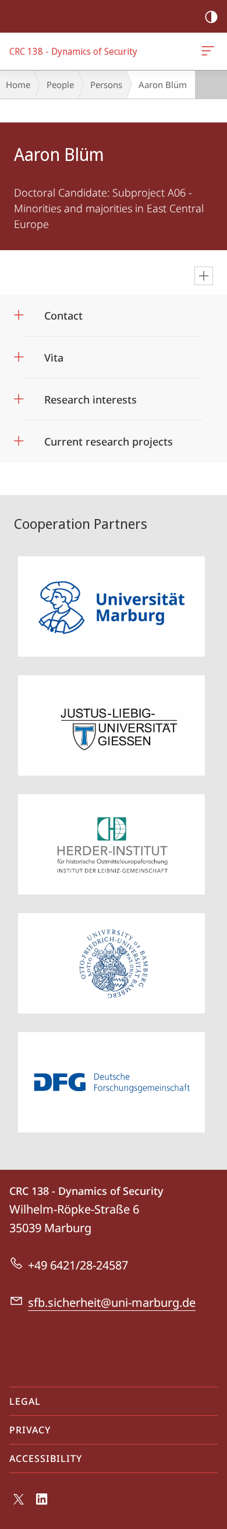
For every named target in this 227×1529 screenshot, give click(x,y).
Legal (25, 1401)
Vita (53, 353)
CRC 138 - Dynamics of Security (210, 51)
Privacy (30, 1429)
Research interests (90, 395)
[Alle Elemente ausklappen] (203, 275)
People (60, 84)
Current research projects (108, 437)
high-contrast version (211, 16)
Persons (106, 84)
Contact (63, 311)
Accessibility (45, 1458)
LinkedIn (42, 1506)
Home (18, 84)
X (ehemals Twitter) (19, 1504)
